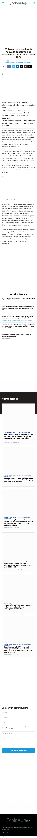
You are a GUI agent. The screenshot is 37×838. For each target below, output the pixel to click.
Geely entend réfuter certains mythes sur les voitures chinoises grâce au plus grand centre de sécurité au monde (18, 308)
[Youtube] (7, 832)
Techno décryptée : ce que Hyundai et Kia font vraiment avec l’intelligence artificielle (17, 607)
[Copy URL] (30, 66)
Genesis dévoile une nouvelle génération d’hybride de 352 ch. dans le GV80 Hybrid (18, 565)
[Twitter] (13, 66)
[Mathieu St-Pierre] (8, 61)
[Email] (21, 66)
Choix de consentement (6, 837)
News (3, 302)
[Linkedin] (17, 66)
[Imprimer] (26, 66)
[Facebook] (9, 66)
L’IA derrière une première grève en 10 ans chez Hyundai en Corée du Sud (16, 335)
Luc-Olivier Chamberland (9, 484)
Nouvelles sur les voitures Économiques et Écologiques (17, 62)
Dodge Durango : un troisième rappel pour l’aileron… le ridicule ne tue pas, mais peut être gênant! (18, 317)
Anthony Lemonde (8, 442)
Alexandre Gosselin (8, 611)
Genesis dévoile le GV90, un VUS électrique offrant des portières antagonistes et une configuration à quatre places (18, 649)
